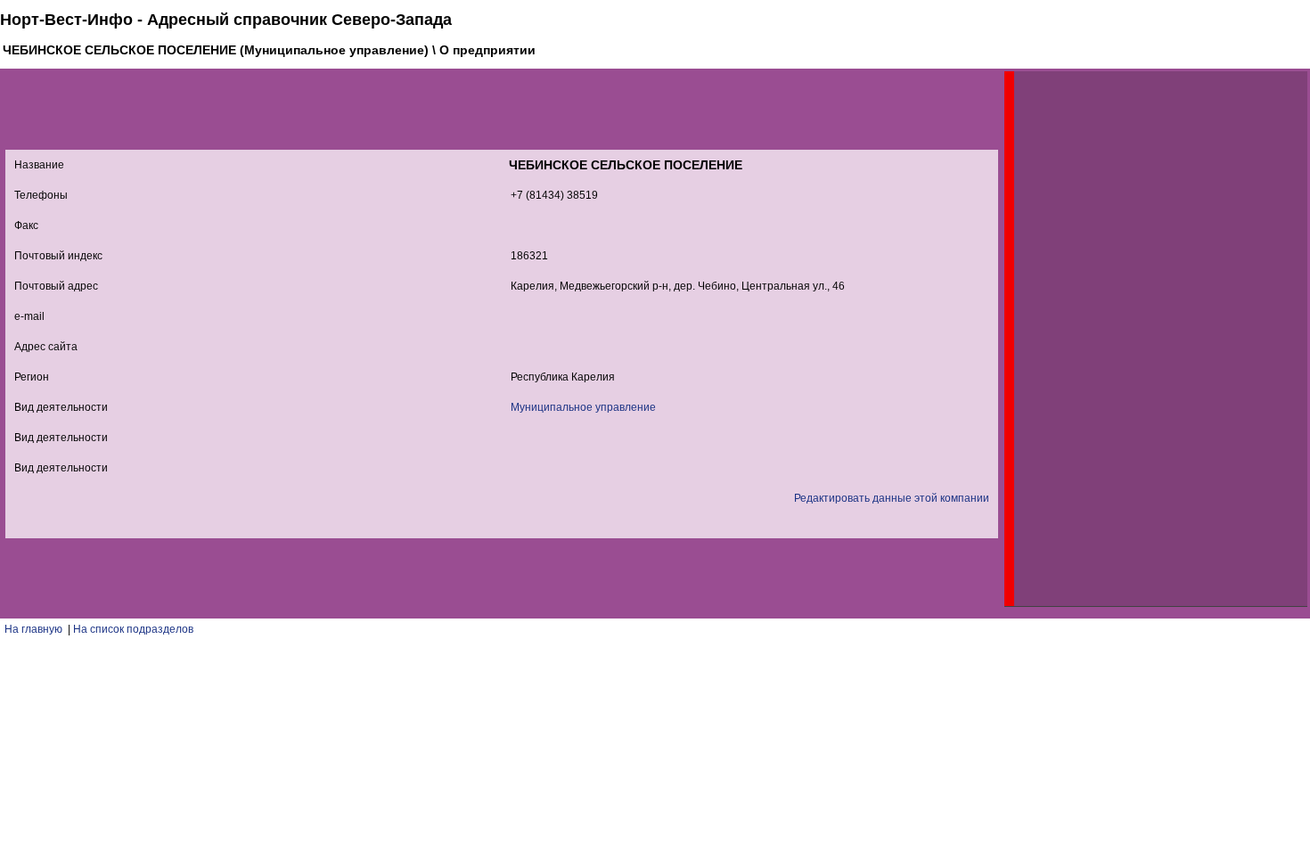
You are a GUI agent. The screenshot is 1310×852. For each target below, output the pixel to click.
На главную (33, 629)
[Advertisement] (1147, 338)
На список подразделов (133, 629)
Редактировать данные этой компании (891, 498)
